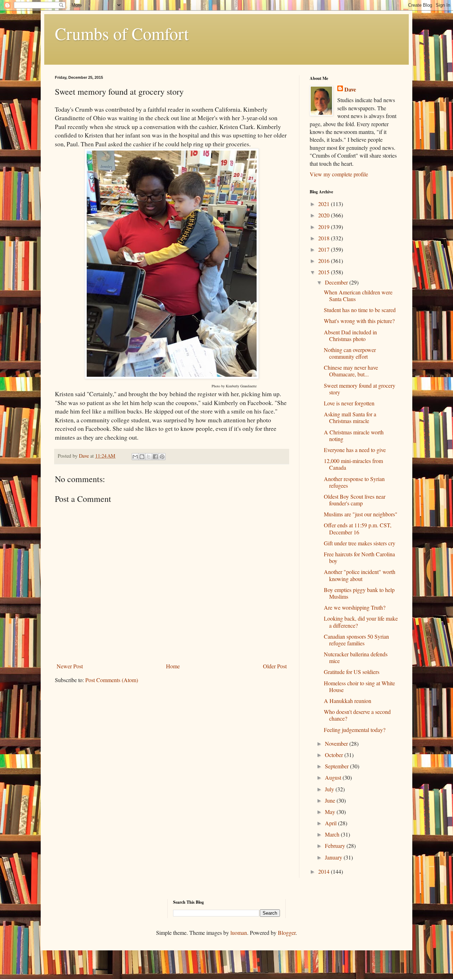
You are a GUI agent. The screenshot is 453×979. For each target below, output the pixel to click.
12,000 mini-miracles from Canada (353, 464)
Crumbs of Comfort (122, 33)
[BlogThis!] (141, 456)
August (334, 777)
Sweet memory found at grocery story (359, 389)
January (334, 857)
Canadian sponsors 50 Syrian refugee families (356, 640)
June (331, 800)
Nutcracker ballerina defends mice (356, 657)
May (331, 811)
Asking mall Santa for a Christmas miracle (350, 417)
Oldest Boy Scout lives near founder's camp (354, 500)
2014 (324, 871)
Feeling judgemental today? (354, 729)
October (334, 754)
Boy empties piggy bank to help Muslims (359, 593)
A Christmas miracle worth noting (354, 435)
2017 (324, 249)
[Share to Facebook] (155, 456)
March (333, 834)
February (335, 845)
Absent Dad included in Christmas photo (350, 335)
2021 (324, 203)
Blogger (287, 932)
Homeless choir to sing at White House (359, 686)
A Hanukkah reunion (347, 700)
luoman (238, 932)
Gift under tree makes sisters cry (359, 543)
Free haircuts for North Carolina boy (359, 557)
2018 (324, 238)
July (330, 789)
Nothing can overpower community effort (350, 353)
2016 (324, 260)
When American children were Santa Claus (358, 295)
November (337, 743)
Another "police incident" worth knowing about (359, 575)
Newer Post (70, 666)
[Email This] (135, 456)
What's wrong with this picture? (359, 320)
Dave (350, 89)
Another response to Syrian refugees (354, 482)
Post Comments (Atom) (111, 680)
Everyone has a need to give (355, 449)
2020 (324, 215)
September (337, 766)
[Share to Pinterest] (162, 456)
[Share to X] (148, 456)
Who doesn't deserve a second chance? (357, 715)
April (331, 823)
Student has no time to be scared (360, 309)
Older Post (275, 666)
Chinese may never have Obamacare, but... (351, 371)
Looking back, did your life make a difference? (361, 622)
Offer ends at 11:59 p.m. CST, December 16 (357, 528)
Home (173, 666)
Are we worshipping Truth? (354, 607)
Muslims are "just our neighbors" (360, 514)
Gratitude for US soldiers (351, 671)
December (337, 282)
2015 (324, 272)
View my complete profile (339, 174)
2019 (324, 226)
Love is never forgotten (349, 403)
